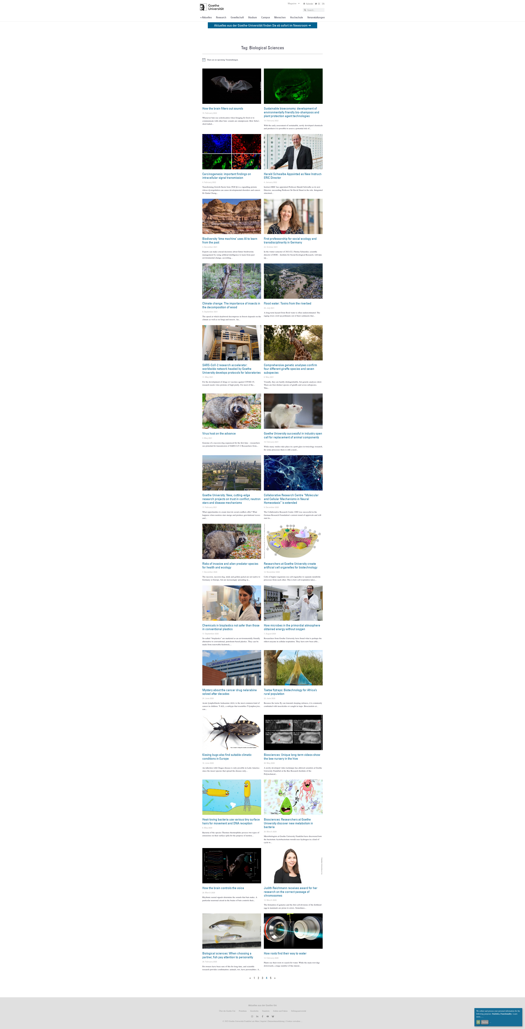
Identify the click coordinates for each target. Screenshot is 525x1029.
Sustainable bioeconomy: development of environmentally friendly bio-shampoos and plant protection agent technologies (291, 112)
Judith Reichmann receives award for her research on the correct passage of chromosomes (290, 891)
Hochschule (296, 17)
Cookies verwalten (293, 1021)
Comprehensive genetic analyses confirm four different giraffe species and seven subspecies (290, 369)
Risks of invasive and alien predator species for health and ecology (230, 565)
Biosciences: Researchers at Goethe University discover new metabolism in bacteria (288, 823)
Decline (485, 1022)
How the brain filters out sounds (222, 108)
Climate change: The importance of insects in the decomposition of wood (231, 305)
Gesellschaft (237, 17)
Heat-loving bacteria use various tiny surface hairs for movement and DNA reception (231, 821)
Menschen (280, 17)
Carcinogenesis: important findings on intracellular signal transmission (226, 176)
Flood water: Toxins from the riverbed (287, 303)
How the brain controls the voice (223, 888)
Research (221, 17)
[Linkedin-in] (257, 1016)
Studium (252, 17)
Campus (265, 17)
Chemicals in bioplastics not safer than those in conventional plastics (230, 627)
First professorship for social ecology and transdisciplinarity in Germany (290, 240)
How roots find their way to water (285, 953)
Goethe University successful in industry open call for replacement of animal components (293, 435)
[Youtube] (268, 1016)
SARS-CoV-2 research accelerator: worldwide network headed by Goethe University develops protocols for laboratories (231, 369)
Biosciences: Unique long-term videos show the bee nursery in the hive (292, 756)
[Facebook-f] (262, 1016)
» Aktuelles (206, 17)
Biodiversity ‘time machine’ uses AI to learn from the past (229, 240)
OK (478, 1022)
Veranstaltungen (316, 17)
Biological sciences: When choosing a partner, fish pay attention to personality (227, 955)
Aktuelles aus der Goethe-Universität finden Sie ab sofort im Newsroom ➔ (262, 25)
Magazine (292, 3)
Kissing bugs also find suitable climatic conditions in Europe (227, 756)
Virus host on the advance (219, 433)
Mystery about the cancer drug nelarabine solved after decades (229, 692)
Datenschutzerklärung (276, 1021)
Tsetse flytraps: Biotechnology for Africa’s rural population (290, 692)
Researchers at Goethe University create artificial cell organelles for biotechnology (290, 565)
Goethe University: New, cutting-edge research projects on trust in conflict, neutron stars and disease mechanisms (231, 499)
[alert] (262, 59)
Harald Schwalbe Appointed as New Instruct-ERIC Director (293, 176)
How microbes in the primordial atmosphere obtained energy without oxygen (292, 627)
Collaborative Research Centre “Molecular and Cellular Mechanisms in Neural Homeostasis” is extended (291, 499)
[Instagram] (252, 1016)
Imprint (263, 1021)
